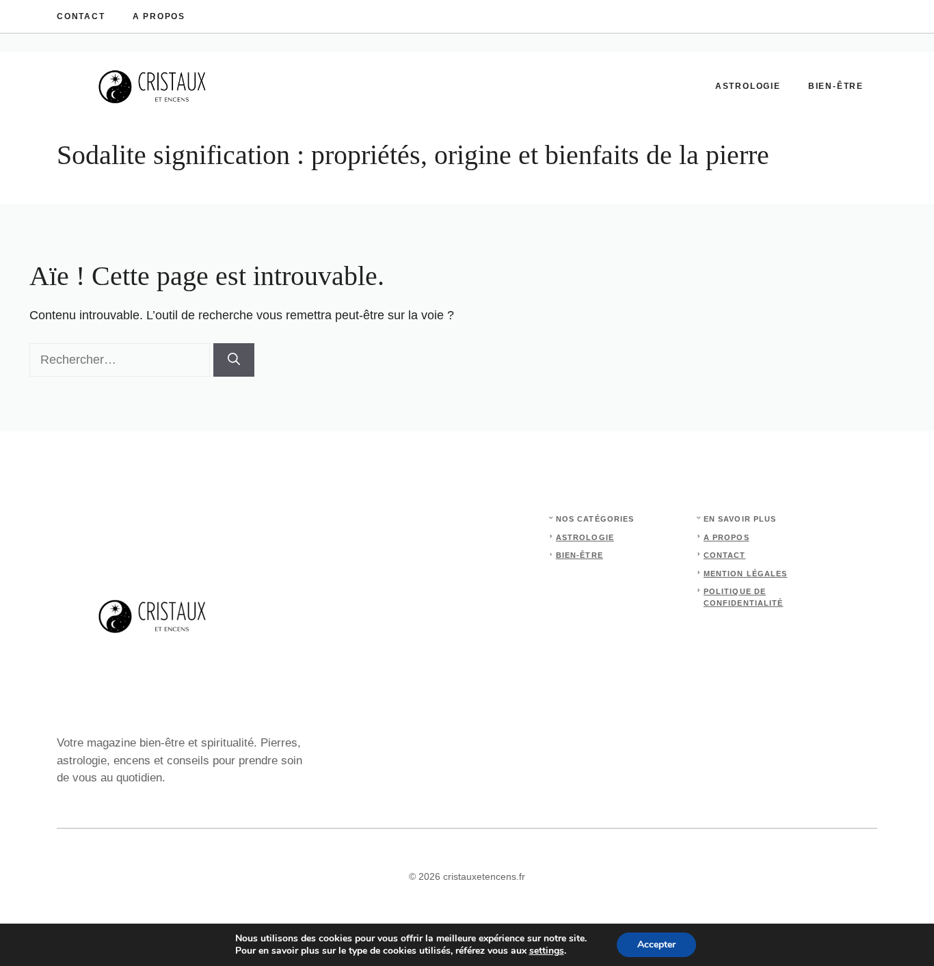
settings (546, 951)
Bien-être (836, 86)
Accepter (656, 944)
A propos (159, 16)
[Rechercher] (233, 360)
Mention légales (746, 573)
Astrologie (748, 86)
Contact (81, 16)
